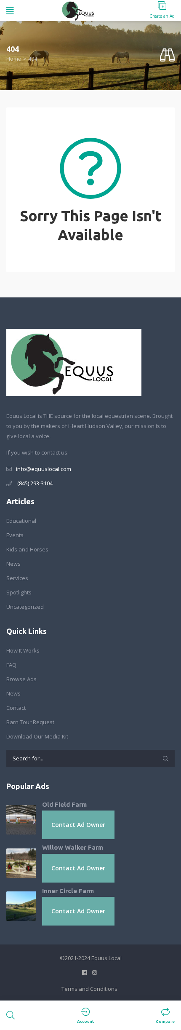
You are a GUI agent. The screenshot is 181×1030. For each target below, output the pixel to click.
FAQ (11, 665)
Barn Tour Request (30, 722)
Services (17, 578)
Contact (16, 708)
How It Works (23, 650)
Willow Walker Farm (72, 847)
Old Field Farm (64, 804)
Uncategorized (25, 606)
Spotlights (19, 592)
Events (15, 535)
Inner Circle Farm (68, 890)
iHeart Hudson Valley (95, 426)
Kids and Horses (27, 549)
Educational (21, 520)
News (13, 563)
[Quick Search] (167, 55)
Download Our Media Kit (37, 736)
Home (13, 58)
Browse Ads (21, 679)
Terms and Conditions (89, 989)
